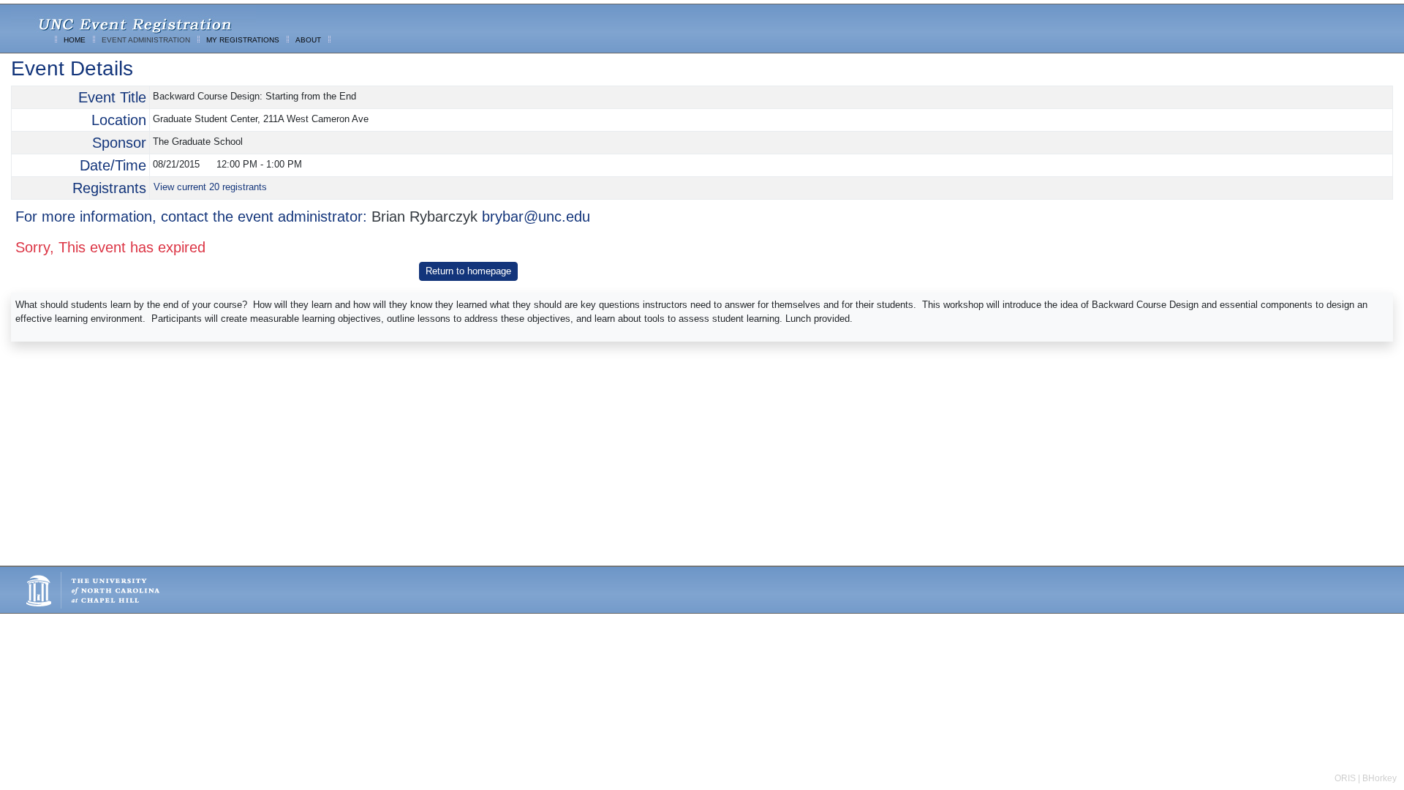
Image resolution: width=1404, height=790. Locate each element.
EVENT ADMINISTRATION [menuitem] (146, 40)
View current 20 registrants (210, 186)
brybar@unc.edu (536, 216)
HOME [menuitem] (75, 40)
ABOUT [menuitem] (308, 40)
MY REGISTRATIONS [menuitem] (242, 40)
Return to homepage (468, 271)
